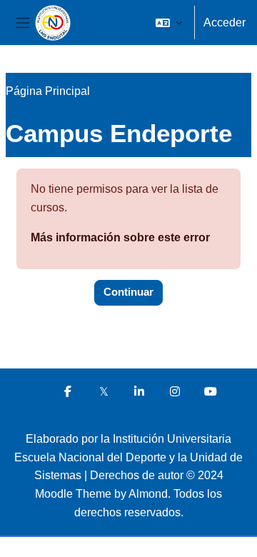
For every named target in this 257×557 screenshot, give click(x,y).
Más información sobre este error (120, 237)
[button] (168, 22)
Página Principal (48, 91)
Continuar (128, 292)
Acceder (224, 22)
